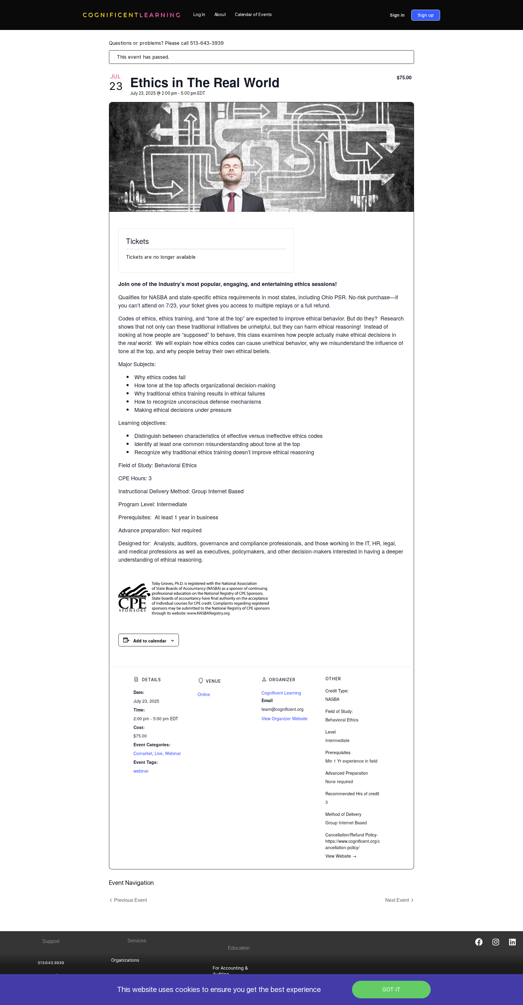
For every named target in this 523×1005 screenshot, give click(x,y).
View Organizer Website (285, 718)
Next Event (397, 899)
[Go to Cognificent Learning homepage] (131, 14)
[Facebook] (479, 941)
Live (159, 753)
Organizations (125, 960)
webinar (141, 771)
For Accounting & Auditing (230, 971)
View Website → (341, 856)
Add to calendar (149, 641)
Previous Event (130, 899)
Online (204, 694)
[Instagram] (495, 941)
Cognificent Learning (281, 693)
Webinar (173, 753)
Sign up (426, 15)
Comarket (142, 753)
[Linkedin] (512, 941)
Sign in (397, 15)
